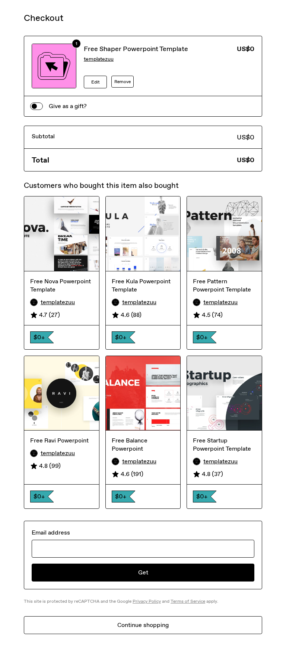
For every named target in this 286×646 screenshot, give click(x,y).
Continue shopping (143, 624)
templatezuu (99, 59)
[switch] (36, 106)
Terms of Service (188, 601)
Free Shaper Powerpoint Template (136, 49)
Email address (51, 532)
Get (143, 572)
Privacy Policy (147, 601)
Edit (95, 82)
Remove (122, 81)
